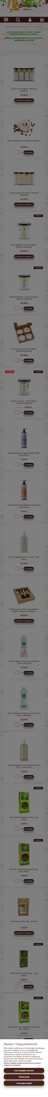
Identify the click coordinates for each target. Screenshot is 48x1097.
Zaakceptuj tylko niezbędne (24, 1070)
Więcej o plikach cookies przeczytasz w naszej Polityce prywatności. (22, 1064)
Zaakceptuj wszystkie (24, 1083)
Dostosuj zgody (24, 1077)
